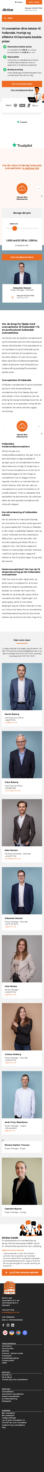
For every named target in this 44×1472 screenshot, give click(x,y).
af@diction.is (10, 1131)
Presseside (6, 1356)
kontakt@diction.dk (13, 859)
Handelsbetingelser (10, 1358)
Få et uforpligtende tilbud (22, 90)
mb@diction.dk (11, 722)
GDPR (4, 1363)
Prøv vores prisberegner (22, 84)
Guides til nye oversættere (13, 1425)
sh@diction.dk (10, 927)
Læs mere (8, 689)
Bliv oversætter (8, 1413)
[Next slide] (39, 188)
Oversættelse (7, 1392)
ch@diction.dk (10, 1063)
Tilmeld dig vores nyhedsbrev (15, 1379)
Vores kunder (7, 1348)
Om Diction (7, 1346)
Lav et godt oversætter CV (13, 1420)
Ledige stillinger (9, 1418)
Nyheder (5, 1351)
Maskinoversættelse (10, 1396)
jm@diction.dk (10, 995)
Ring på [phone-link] (33, 8)
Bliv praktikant (8, 1415)
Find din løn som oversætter (14, 1423)
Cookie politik (8, 1360)
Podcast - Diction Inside (12, 1353)
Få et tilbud (34, 2)
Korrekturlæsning (9, 1399)
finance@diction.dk (12, 791)
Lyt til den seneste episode (23, 1272)
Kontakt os (6, 1375)
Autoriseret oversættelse (12, 1394)
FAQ (4, 1427)
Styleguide (6, 1401)
